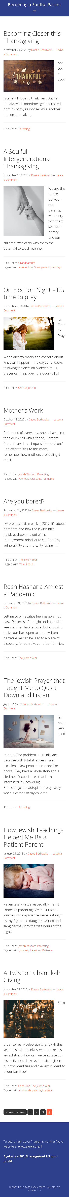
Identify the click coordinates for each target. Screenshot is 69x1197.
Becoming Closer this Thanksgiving (32, 37)
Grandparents (26, 263)
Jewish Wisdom (27, 474)
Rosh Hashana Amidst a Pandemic (33, 590)
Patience (47, 950)
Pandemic (48, 479)
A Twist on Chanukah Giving (32, 976)
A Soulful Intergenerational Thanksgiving (27, 158)
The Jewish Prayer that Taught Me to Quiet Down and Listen (34, 687)
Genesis (24, 479)
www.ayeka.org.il (30, 1146)
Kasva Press (38, 1187)
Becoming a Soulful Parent (34, 4)
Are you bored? (24, 501)
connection (26, 267)
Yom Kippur (26, 564)
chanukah (25, 1090)
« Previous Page (15, 1112)
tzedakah (47, 1090)
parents (36, 1090)
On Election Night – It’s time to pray (34, 293)
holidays (56, 267)
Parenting (24, 129)
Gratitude (35, 479)
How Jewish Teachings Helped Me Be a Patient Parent (33, 837)
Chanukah (24, 1086)
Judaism (23, 950)
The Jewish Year (27, 560)
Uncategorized (27, 388)
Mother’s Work (23, 410)
